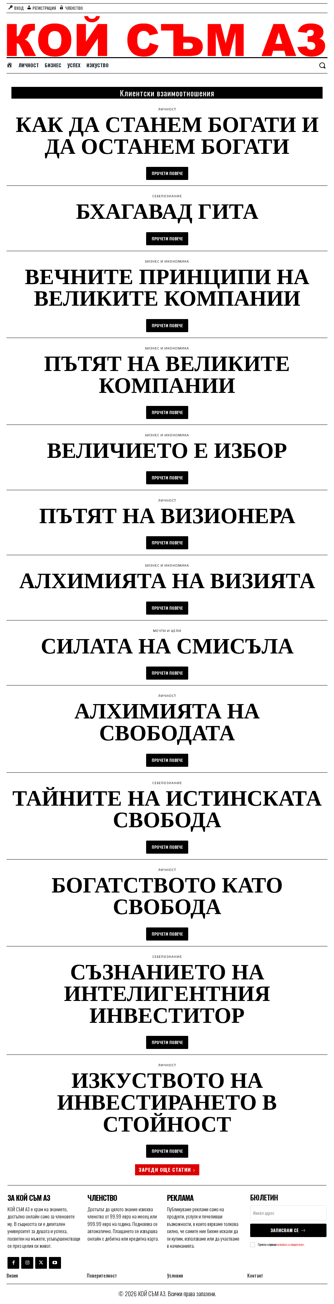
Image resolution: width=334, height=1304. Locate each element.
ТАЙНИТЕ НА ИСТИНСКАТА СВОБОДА (167, 808)
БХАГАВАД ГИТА (167, 210)
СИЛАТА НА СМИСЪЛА (167, 645)
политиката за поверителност (290, 1244)
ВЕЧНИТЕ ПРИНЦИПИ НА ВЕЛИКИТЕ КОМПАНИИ (167, 287)
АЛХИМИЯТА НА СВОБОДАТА (167, 721)
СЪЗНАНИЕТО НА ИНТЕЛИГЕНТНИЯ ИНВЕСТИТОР (167, 992)
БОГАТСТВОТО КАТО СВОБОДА (167, 895)
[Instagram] (27, 1263)
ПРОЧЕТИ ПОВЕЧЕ (167, 173)
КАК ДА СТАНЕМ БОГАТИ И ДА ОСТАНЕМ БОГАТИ (167, 134)
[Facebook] (13, 1263)
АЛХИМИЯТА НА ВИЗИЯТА (167, 580)
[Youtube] (55, 1263)
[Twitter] (41, 1263)
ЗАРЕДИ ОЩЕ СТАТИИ (165, 1169)
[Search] (322, 66)
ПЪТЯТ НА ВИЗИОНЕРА (167, 515)
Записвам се (284, 1230)
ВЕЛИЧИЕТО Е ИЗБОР (167, 449)
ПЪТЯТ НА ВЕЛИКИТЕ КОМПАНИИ (167, 373)
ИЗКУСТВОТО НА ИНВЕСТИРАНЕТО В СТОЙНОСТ (167, 1101)
